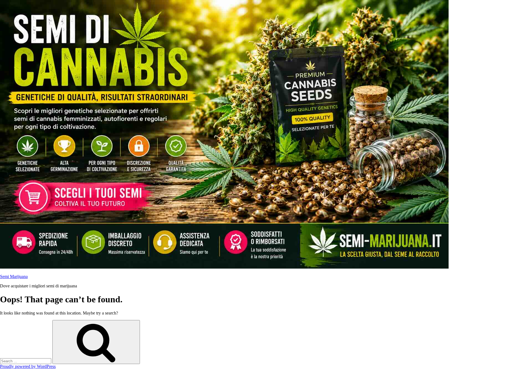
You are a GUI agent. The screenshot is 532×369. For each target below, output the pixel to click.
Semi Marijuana (14, 276)
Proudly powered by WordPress (28, 366)
